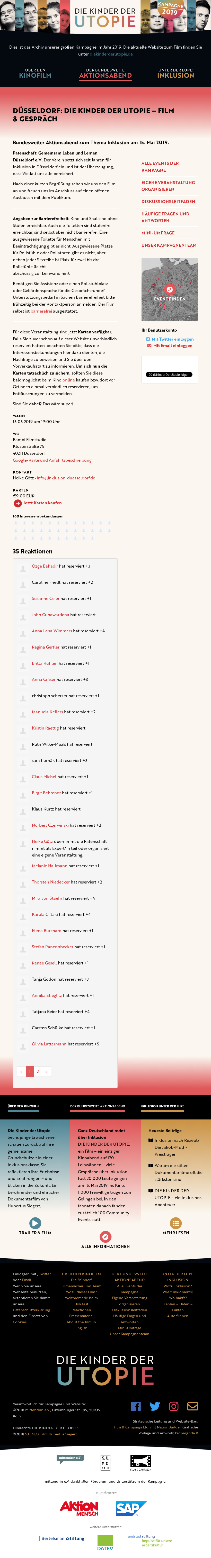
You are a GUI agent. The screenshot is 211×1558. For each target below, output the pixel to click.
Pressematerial (81, 1315)
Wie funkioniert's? (178, 1292)
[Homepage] (105, 18)
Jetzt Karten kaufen (42, 503)
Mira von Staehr (47, 898)
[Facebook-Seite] (136, 1409)
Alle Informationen (105, 1246)
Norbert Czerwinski (50, 825)
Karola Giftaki (45, 914)
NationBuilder (169, 1427)
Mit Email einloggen (172, 345)
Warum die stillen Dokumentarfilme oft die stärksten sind (179, 1172)
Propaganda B (186, 1433)
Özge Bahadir (45, 566)
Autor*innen (177, 1315)
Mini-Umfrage (158, 233)
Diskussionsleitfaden (168, 201)
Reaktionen (81, 1310)
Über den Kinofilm (23, 1106)
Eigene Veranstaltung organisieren (168, 186)
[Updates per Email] (192, 1409)
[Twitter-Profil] (155, 1409)
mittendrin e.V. (37, 1410)
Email (26, 1279)
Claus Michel (44, 776)
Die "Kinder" (81, 1279)
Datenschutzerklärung (31, 1310)
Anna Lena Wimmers (52, 631)
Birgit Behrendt (46, 793)
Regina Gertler (45, 647)
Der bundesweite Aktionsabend (97, 1106)
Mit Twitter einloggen (172, 339)
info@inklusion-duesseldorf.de (66, 478)
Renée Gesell (44, 963)
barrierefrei (41, 311)
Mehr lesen (176, 1233)
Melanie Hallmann (49, 866)
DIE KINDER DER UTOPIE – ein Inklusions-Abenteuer (179, 1197)
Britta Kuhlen (45, 663)
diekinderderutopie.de (111, 54)
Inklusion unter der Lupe (162, 1106)
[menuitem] (35, 74)
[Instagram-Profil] (174, 1409)
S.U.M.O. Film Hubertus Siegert (51, 1434)
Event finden (170, 299)
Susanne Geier (45, 598)
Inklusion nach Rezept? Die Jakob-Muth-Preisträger (177, 1147)
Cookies (20, 1322)
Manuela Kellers (47, 712)
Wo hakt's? (178, 1297)
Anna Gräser (44, 679)
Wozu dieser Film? (81, 1292)
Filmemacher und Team (81, 1286)
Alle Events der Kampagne (160, 166)
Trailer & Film (35, 1233)
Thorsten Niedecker (51, 882)
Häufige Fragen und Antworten (165, 217)
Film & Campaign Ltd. (131, 1427)
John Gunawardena (50, 615)
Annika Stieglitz (47, 995)
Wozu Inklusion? (178, 1286)
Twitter (45, 1274)
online (69, 380)
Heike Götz (42, 841)
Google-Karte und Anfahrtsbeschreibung (52, 460)
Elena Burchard (46, 930)
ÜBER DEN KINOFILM (81, 1274)
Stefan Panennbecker (52, 947)
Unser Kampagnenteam (169, 245)
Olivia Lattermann (49, 1044)
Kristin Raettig (45, 728)
